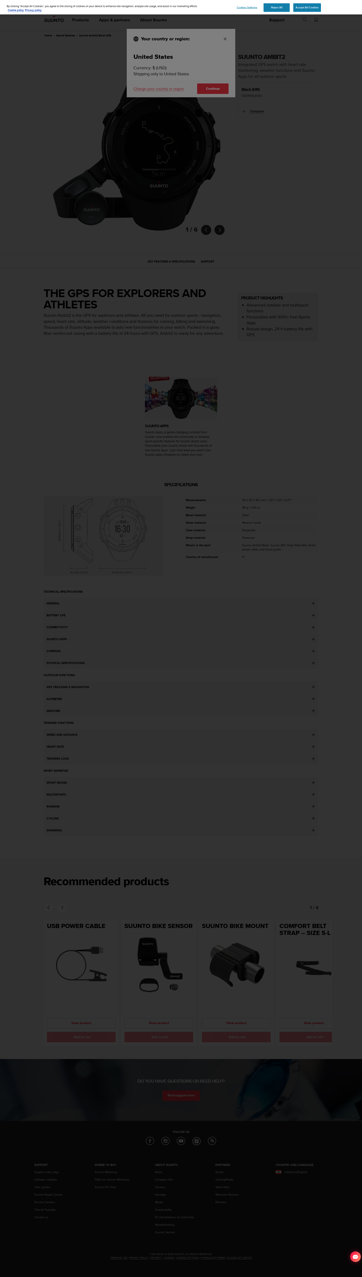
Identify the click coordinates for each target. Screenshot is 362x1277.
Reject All (276, 7)
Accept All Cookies (307, 7)
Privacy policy (33, 10)
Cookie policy (16, 10)
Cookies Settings (247, 7)
